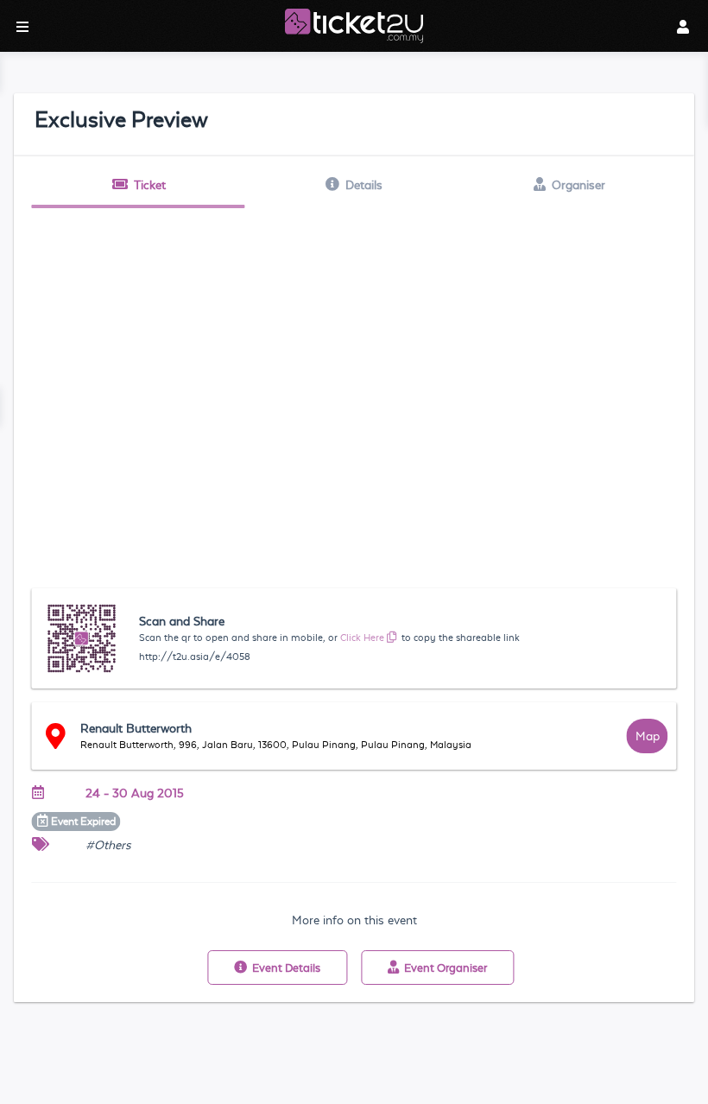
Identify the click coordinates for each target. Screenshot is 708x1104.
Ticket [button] (150, 185)
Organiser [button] (578, 185)
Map (647, 736)
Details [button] (363, 185)
